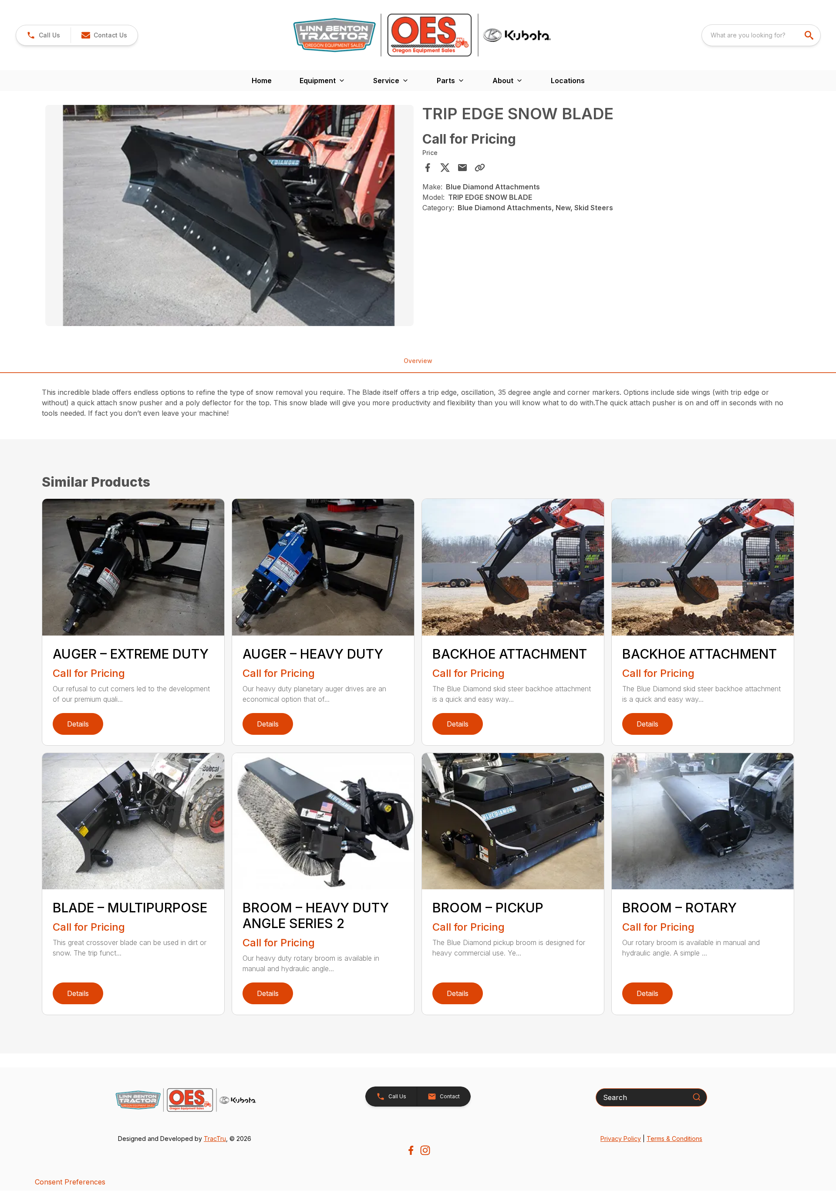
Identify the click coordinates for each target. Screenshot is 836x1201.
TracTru (215, 1138)
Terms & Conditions (674, 1138)
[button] (43, 35)
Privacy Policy (620, 1138)
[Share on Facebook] (427, 167)
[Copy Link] (480, 167)
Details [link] (78, 724)
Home (262, 80)
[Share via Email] (462, 167)
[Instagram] (425, 1150)
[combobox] (761, 35)
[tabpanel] (229, 217)
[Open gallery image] (229, 215)
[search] (809, 35)
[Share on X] (445, 167)
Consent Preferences (70, 1181)
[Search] (697, 1097)
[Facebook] (410, 1150)
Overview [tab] (418, 360)
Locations (568, 80)
